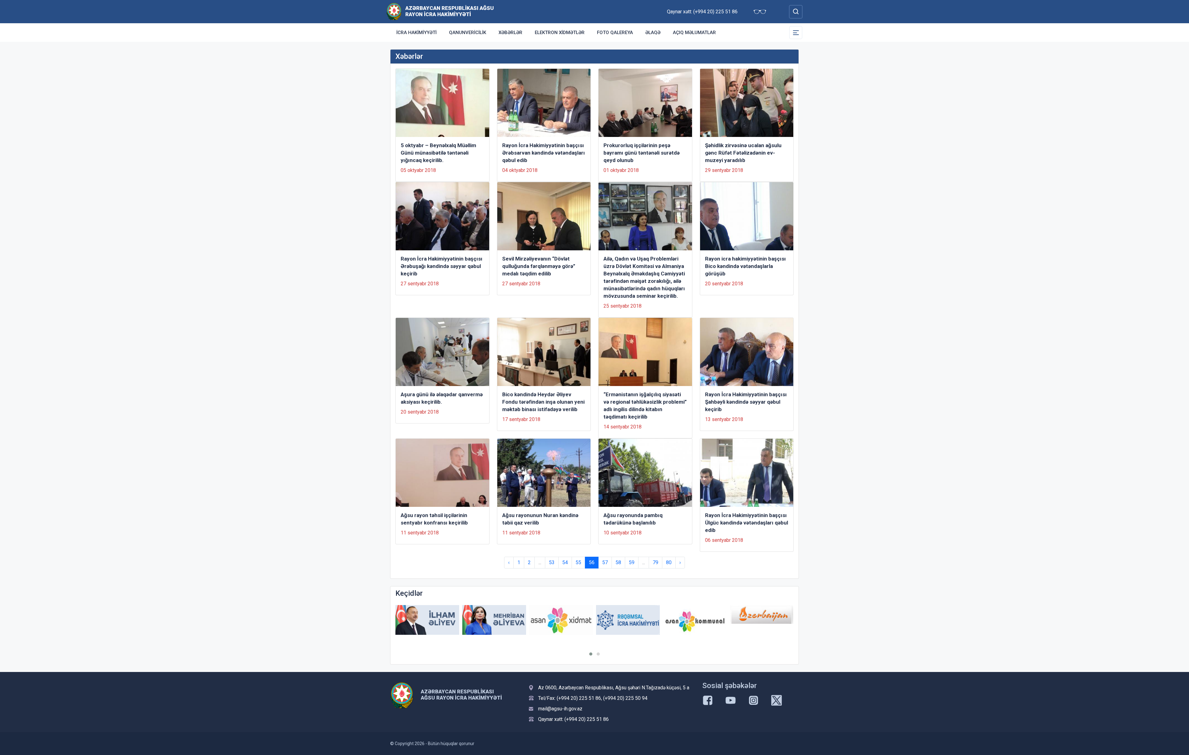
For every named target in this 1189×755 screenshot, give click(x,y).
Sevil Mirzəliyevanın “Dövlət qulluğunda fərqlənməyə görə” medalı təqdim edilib (538, 266)
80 (669, 562)
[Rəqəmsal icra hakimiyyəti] (628, 620)
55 (578, 562)
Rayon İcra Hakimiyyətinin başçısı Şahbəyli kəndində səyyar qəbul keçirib (746, 401)
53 (552, 562)
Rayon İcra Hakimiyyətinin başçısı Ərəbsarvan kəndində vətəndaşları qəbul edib (543, 152)
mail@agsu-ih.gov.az (560, 709)
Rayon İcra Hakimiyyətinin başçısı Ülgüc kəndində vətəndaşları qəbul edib (746, 522)
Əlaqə (652, 32)
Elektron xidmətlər (560, 32)
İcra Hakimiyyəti (416, 32)
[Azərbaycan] (762, 614)
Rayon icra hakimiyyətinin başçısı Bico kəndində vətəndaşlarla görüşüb (745, 266)
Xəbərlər (510, 32)
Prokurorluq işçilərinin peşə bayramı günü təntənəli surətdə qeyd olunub (641, 152)
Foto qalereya (615, 32)
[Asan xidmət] (561, 620)
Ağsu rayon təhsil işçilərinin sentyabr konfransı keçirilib (434, 519)
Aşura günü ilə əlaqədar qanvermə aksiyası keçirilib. (442, 398)
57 (605, 562)
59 (631, 562)
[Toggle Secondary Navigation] (796, 32)
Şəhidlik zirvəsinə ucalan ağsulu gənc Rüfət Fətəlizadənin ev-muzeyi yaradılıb (743, 152)
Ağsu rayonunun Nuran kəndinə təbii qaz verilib (540, 519)
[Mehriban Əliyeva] (494, 620)
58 (618, 562)
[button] (590, 654)
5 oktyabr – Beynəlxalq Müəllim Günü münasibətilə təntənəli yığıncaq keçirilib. (438, 152)
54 (565, 562)
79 (655, 562)
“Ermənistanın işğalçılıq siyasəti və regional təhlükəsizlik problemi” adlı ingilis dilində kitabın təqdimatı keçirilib (645, 405)
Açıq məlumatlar (694, 32)
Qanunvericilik (467, 32)
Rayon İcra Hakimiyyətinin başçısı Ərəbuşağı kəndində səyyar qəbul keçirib (441, 266)
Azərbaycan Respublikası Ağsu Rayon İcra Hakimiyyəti (449, 11)
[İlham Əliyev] (427, 620)
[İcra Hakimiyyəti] (394, 11)
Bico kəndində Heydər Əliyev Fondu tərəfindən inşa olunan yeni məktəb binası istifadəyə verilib (543, 401)
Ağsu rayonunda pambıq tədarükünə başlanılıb (633, 519)
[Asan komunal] (695, 620)
